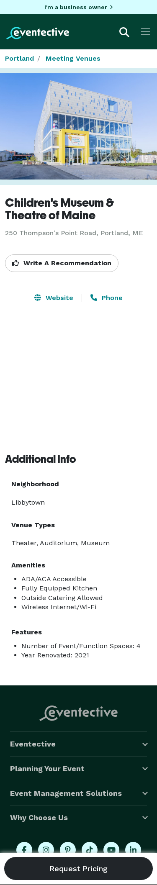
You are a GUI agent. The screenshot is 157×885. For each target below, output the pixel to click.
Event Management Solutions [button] (66, 793)
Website (58, 298)
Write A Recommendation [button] (66, 263)
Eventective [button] (33, 743)
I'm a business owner (75, 7)
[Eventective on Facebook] (24, 850)
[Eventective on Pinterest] (68, 850)
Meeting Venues (73, 58)
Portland (19, 58)
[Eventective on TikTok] (90, 850)
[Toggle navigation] (145, 31)
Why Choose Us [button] (39, 817)
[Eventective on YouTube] (111, 850)
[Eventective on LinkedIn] (133, 850)
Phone (111, 298)
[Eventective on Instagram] (46, 850)
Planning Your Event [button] (47, 768)
